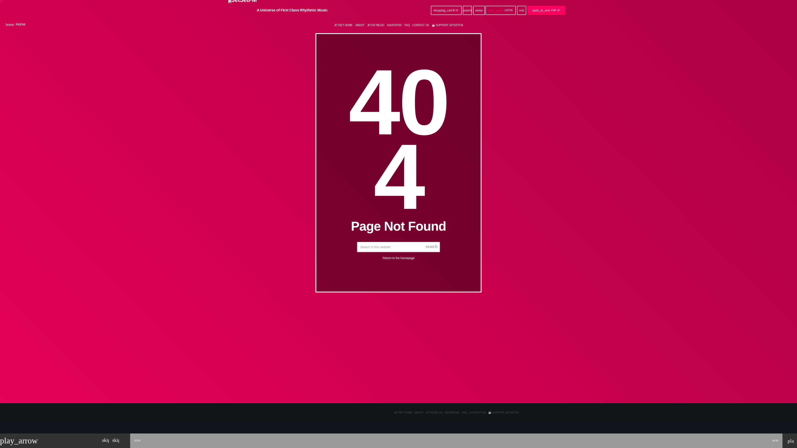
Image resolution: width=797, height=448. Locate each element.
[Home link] (242, 10)
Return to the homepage (399, 258)
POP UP (546, 10)
